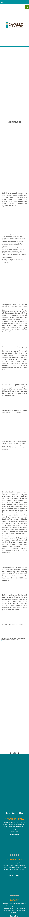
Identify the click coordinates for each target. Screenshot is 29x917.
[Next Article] (19, 753)
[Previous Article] (10, 753)
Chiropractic (4, 640)
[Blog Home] (14, 753)
